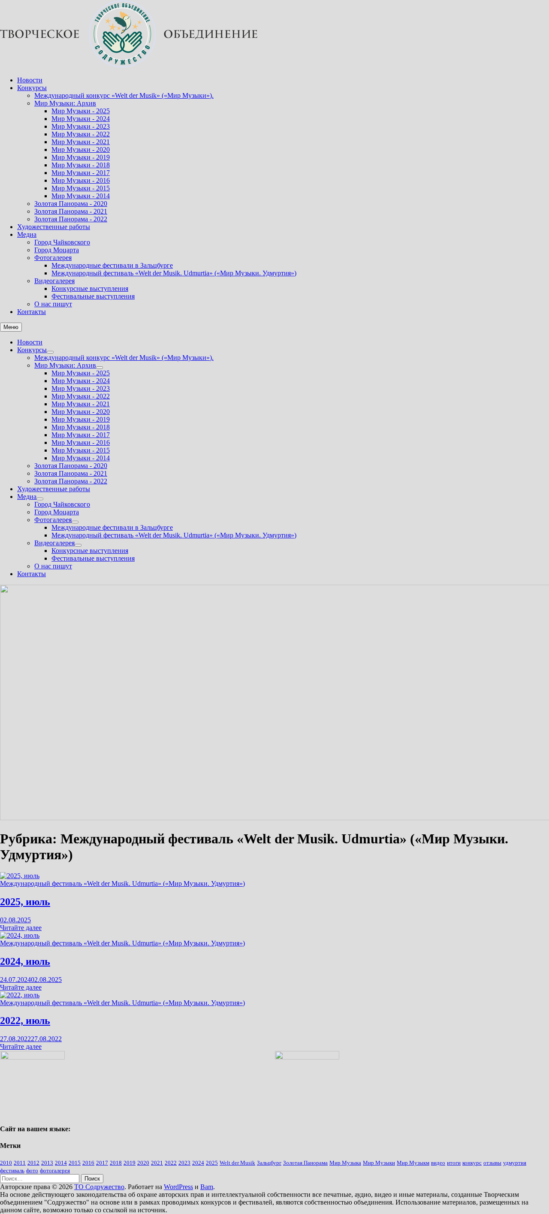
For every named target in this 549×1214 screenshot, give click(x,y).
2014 (61, 1163)
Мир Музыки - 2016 (80, 180)
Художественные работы (53, 226)
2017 (102, 1163)
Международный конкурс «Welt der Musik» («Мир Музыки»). (124, 95)
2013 (47, 1163)
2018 (116, 1163)
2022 (171, 1163)
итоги (454, 1163)
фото (32, 1170)
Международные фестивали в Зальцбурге (112, 265)
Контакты (31, 311)
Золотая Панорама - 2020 (70, 203)
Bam (206, 1186)
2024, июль (25, 961)
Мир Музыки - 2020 (80, 149)
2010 (6, 1163)
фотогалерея (55, 1170)
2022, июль (25, 1020)
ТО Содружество (99, 1186)
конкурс (472, 1163)
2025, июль (25, 901)
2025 (212, 1163)
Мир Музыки (379, 1163)
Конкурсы (32, 87)
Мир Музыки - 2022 (80, 134)
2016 (88, 1163)
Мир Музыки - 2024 (80, 118)
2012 (33, 1163)
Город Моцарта (56, 250)
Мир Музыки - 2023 (80, 126)
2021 (157, 1163)
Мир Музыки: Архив (65, 103)
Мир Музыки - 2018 (80, 165)
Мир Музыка (345, 1163)
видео (438, 1163)
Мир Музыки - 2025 (80, 111)
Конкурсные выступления (89, 288)
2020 (143, 1163)
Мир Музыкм (413, 1163)
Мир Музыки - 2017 (80, 172)
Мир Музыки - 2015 (80, 188)
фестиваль (12, 1170)
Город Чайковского (62, 242)
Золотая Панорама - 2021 (70, 211)
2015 (75, 1163)
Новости (29, 80)
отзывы (492, 1163)
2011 (20, 1163)
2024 (198, 1163)
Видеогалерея (54, 280)
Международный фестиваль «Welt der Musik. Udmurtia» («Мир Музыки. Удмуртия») (173, 273)
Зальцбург (269, 1163)
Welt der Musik (237, 1163)
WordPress (178, 1186)
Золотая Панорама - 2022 (70, 219)
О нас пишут (53, 304)
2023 (184, 1163)
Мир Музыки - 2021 (80, 141)
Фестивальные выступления (93, 296)
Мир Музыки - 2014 (80, 195)
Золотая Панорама (305, 1163)
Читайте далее (21, 927)
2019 (130, 1163)
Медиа (26, 234)
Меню (10, 327)
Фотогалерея (53, 257)
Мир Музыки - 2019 (80, 157)
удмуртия (514, 1163)
